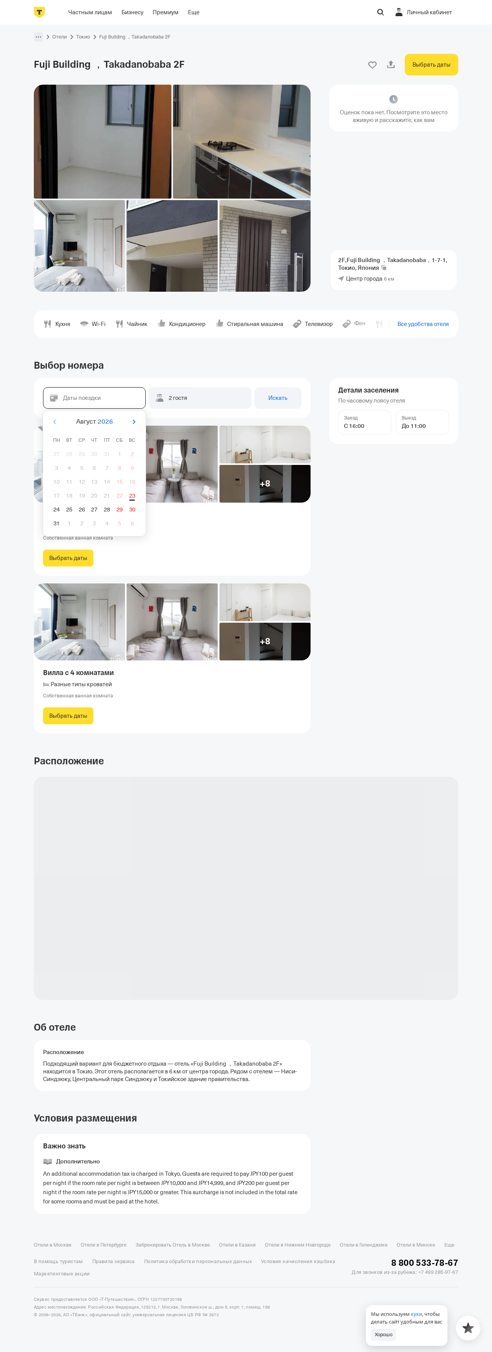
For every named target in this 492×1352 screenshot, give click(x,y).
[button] (38, 37)
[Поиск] (380, 12)
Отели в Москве (52, 1245)
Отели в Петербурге (103, 1245)
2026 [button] (105, 421)
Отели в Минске (416, 1245)
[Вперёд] (133, 421)
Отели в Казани (237, 1245)
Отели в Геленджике (363, 1245)
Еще (449, 1245)
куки (416, 1313)
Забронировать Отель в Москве (173, 1245)
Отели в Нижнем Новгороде (298, 1245)
